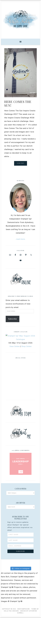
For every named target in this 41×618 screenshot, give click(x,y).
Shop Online (26, 346)
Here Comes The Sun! (17, 103)
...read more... (20, 239)
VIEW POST (20, 163)
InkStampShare (20, 19)
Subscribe (12, 319)
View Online (15, 346)
